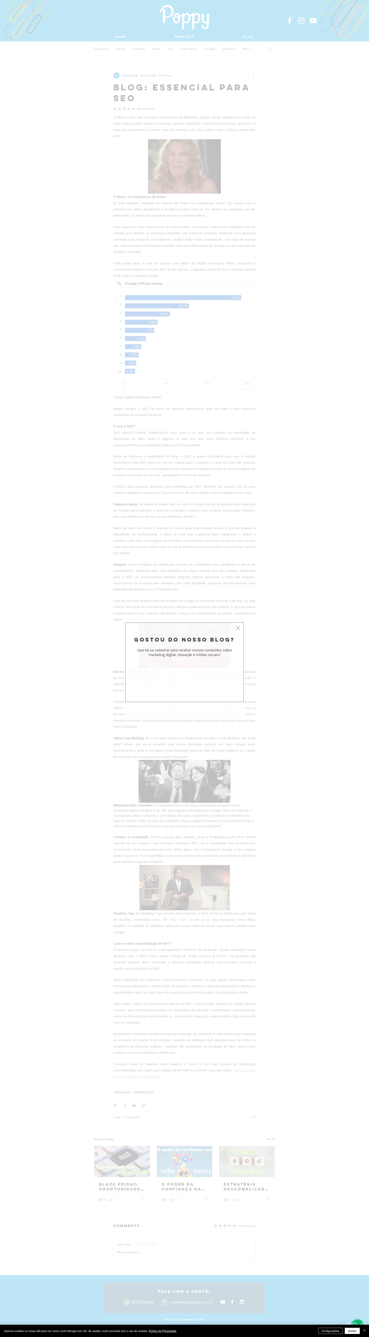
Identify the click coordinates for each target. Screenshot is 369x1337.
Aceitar (352, 1331)
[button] (238, 628)
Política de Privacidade (162, 1331)
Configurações (330, 1331)
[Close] (364, 1331)
